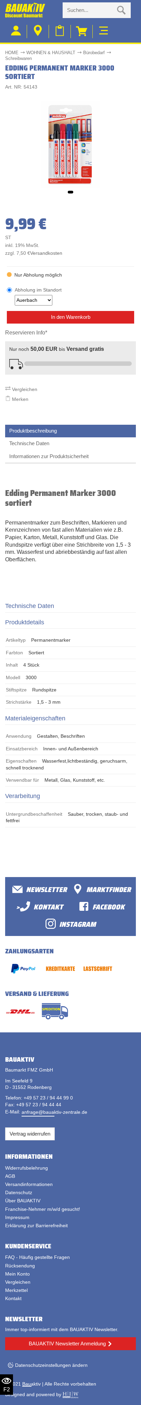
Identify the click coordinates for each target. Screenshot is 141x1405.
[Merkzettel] (60, 31)
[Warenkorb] (82, 31)
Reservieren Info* (26, 332)
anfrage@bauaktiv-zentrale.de (54, 1112)
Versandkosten (46, 253)
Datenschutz (18, 1192)
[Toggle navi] (103, 29)
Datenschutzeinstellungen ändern (51, 1365)
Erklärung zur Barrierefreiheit (36, 1225)
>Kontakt (39, 906)
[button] (70, 192)
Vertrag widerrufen (30, 1134)
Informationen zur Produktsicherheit (49, 456)
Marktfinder (108, 889)
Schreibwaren (18, 58)
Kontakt (13, 1298)
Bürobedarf (94, 52)
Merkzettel (16, 1290)
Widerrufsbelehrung (26, 1168)
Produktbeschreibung (33, 431)
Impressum (17, 1217)
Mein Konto (17, 1274)
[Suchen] (121, 10)
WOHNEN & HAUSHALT (50, 52)
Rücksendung (20, 1265)
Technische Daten (29, 443)
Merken (19, 399)
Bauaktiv (31, 1384)
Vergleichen (24, 389)
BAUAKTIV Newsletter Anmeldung (67, 1343)
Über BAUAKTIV (22, 1200)
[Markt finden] (38, 31)
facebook (108, 906)
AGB (10, 1176)
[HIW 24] (70, 1394)
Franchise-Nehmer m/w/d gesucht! (42, 1209)
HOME (11, 52)
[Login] (16, 31)
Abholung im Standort (38, 290)
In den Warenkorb (70, 317)
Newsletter (46, 889)
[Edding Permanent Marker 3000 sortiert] (70, 144)
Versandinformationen (29, 1184)
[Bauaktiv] (31, 10)
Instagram (77, 924)
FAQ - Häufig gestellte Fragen (37, 1257)
